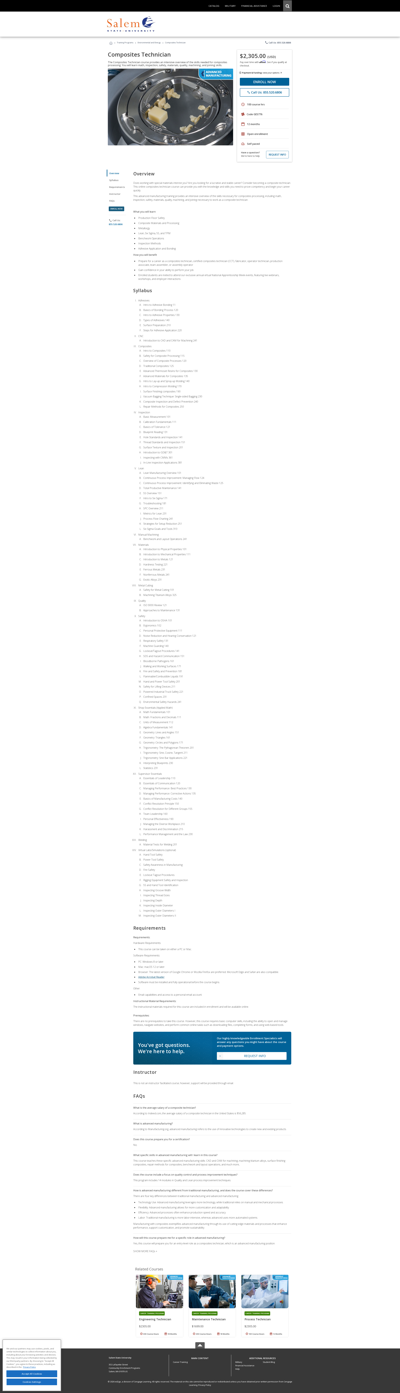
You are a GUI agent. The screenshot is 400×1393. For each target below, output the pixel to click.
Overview (114, 173)
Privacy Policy (204, 1385)
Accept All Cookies (32, 1373)
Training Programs (125, 42)
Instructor (115, 193)
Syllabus (113, 180)
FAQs (112, 200)
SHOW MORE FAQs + (145, 1251)
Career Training (180, 1362)
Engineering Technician (155, 1319)
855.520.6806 (115, 224)
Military (238, 1362)
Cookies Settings (32, 1381)
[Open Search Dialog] (287, 5)
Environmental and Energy (149, 42)
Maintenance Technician (209, 1319)
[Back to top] (200, 1357)
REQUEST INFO (277, 154)
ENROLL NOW (264, 81)
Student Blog (269, 1362)
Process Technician (258, 1319)
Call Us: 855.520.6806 (278, 42)
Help (237, 1369)
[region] (31, 1365)
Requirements (117, 187)
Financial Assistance (244, 1365)
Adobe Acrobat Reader (151, 977)
